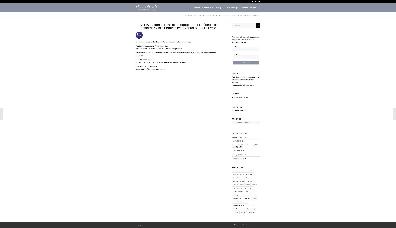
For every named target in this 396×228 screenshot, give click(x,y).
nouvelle (235, 198)
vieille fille (235, 212)
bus (243, 178)
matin (243, 195)
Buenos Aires (236, 178)
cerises (242, 181)
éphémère (252, 212)
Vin (241, 212)
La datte (234, 151)
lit (251, 191)
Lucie (255, 191)
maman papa (236, 195)
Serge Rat (235, 208)
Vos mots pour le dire (240, 110)
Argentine (235, 174)
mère (254, 195)
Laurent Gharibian (238, 191)
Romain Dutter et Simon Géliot (241, 205)
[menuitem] (197, 7)
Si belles (234, 141)
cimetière (235, 184)
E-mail (235, 54)
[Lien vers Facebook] (252, 1)
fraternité (254, 184)
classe (242, 184)
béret (252, 178)
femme (248, 184)
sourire (242, 208)
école (245, 212)
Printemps (235, 155)
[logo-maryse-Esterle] (148, 8)
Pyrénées (254, 198)
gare (251, 188)
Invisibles (234, 158)
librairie (247, 191)
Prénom (235, 46)
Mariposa (234, 137)
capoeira (235, 181)
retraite (240, 202)
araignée (250, 171)
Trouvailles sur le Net (240, 97)
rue (253, 205)
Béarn (247, 178)
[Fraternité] (394, 114)
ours (241, 198)
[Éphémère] (1, 114)
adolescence (236, 171)
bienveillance (249, 174)
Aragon (244, 171)
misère (249, 195)
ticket (247, 208)
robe (246, 202)
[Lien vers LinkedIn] (258, 1)
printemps (247, 198)
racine (234, 202)
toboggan (253, 208)
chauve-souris (249, 181)
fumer (246, 188)
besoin (242, 174)
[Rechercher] (258, 7)
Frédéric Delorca (237, 188)
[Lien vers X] (255, 1)
